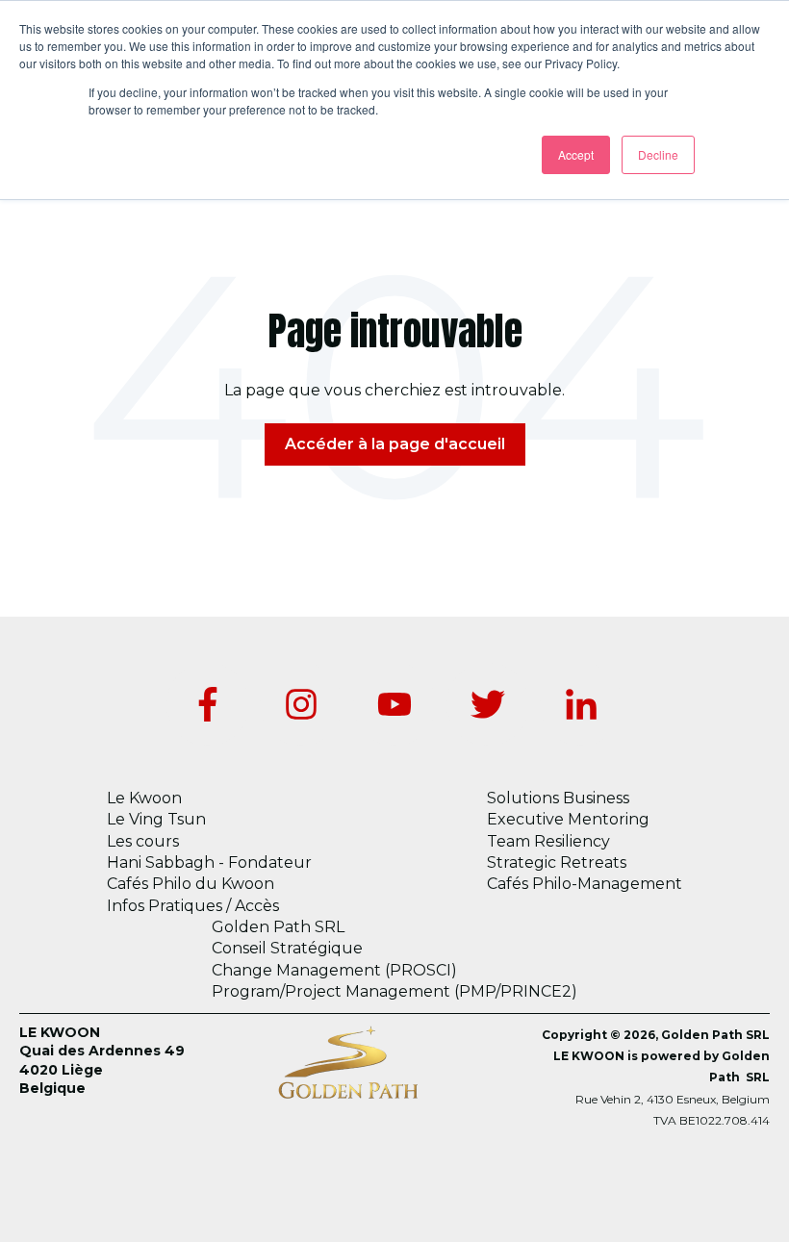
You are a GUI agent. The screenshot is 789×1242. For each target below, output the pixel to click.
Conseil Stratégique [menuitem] (287, 948)
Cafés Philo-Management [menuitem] (584, 883)
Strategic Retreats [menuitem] (556, 862)
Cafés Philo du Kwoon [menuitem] (190, 883)
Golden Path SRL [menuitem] (278, 927)
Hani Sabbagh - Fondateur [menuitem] (209, 862)
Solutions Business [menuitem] (558, 798)
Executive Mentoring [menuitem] (568, 819)
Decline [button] (658, 154)
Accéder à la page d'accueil (395, 444)
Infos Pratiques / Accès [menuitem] (193, 906)
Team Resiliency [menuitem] (548, 841)
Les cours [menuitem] (143, 841)
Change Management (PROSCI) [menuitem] (334, 970)
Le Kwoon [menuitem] (144, 798)
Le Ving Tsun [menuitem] (156, 819)
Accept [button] (576, 154)
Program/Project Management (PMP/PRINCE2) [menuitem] (394, 991)
